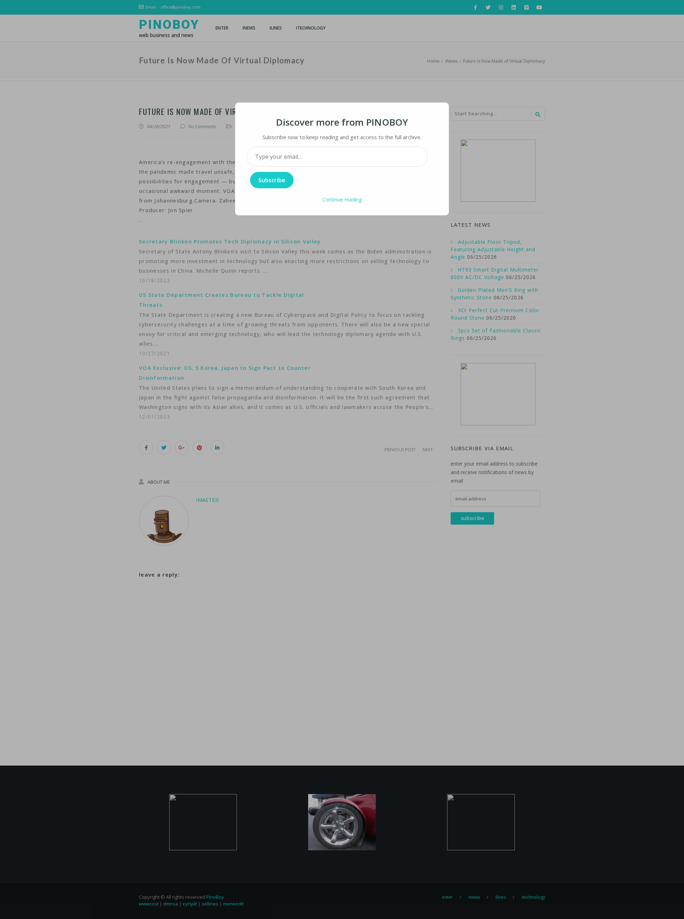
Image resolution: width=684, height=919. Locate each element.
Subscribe (271, 180)
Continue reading (342, 199)
